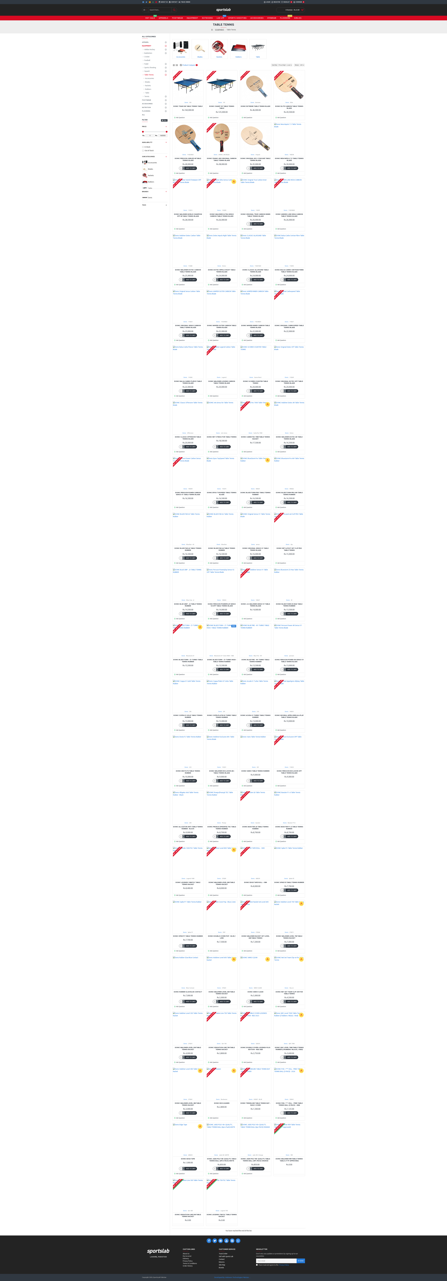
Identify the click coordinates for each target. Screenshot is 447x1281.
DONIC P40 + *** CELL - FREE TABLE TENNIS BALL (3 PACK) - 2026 (289, 1104)
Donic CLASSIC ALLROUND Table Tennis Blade (255, 271)
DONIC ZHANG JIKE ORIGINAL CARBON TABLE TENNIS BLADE (221, 159)
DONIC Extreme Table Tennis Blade (255, 106)
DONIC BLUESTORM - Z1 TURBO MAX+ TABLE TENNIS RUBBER (221, 660)
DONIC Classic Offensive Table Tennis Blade (188, 438)
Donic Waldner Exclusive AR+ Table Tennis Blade (221, 772)
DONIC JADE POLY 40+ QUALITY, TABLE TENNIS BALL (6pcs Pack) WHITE (221, 1160)
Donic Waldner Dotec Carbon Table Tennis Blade (188, 271)
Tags (144, 205)
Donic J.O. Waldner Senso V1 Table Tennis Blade (255, 605)
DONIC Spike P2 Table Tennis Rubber (289, 882)
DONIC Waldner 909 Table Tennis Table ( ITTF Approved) (289, 1160)
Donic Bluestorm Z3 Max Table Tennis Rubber (289, 605)
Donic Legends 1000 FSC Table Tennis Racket (188, 883)
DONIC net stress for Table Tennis (222, 437)
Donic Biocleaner (221, 1103)
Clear (165, 120)
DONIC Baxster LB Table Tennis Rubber (255, 827)
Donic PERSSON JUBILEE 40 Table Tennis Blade (188, 159)
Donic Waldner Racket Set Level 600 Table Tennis (255, 937)
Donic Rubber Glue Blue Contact (188, 992)
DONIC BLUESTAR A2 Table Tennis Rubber (221, 549)
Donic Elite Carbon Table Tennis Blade (289, 107)
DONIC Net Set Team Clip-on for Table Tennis (289, 993)
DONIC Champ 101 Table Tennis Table (221, 107)
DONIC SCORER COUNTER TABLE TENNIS (255, 382)
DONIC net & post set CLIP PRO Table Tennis (289, 549)
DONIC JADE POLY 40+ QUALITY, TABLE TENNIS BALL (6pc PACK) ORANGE (255, 1160)
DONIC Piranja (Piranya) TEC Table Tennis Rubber (221, 827)
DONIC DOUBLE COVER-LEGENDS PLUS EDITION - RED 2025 (255, 1048)
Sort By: (274, 65)
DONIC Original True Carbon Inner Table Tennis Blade (255, 215)
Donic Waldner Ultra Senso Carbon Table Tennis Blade (222, 215)
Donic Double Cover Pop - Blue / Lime (221, 937)
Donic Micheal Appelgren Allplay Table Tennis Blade (289, 716)
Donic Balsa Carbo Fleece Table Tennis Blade (188, 382)
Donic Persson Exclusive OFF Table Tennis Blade (289, 772)
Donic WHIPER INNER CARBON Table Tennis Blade (255, 326)
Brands (145, 191)
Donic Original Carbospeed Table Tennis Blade (289, 326)
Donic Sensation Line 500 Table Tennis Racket (188, 1215)
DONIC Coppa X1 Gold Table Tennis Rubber (187, 716)
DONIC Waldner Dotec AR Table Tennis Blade (289, 438)
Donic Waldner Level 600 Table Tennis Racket (222, 993)
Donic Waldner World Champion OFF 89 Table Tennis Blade (188, 215)
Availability (147, 142)
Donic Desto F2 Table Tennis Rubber (188, 772)
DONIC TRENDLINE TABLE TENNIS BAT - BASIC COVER (255, 1104)
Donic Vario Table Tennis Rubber (255, 771)
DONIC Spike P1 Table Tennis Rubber (188, 936)
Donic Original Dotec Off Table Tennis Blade (289, 382)
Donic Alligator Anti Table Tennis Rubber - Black (188, 827)
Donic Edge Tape (188, 1159)
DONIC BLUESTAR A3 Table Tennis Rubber (187, 549)
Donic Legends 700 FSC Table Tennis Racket (222, 1215)
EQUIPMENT (219, 30)
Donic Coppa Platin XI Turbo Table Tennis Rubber (221, 716)
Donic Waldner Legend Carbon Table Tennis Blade (221, 382)
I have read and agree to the (273, 1265)
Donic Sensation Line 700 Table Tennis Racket (222, 1048)
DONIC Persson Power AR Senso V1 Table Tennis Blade (289, 660)
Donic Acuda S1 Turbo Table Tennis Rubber (255, 716)
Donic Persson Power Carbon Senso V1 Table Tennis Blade (188, 493)
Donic (186, 102)
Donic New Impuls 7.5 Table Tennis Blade (289, 159)
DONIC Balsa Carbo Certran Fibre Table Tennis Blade (289, 271)
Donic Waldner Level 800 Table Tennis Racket (222, 883)
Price (144, 126)
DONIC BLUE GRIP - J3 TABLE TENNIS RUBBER (188, 605)
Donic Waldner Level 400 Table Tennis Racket (188, 1104)
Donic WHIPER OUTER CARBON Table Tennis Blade (221, 326)
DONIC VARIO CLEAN (255, 992)
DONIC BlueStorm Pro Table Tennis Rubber (255, 493)
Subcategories (148, 156)
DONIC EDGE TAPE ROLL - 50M (255, 882)
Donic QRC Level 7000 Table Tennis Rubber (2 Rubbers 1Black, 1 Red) (289, 1048)
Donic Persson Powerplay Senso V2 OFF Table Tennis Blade (222, 605)
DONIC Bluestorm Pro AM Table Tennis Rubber (289, 493)
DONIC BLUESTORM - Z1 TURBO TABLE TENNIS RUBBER (188, 660)
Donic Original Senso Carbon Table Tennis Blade (188, 326)
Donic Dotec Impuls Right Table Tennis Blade (221, 271)
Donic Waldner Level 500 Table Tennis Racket (188, 1048)
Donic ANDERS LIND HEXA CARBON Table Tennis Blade (289, 215)
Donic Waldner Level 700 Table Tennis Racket (289, 937)
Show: (297, 65)
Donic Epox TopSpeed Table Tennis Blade (221, 493)
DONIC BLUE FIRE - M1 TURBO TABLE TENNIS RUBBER (255, 660)
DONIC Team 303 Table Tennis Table (188, 106)
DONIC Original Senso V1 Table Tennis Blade (255, 549)
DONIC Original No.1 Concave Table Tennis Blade (255, 159)
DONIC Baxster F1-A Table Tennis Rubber (289, 827)
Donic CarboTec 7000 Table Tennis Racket (255, 438)
